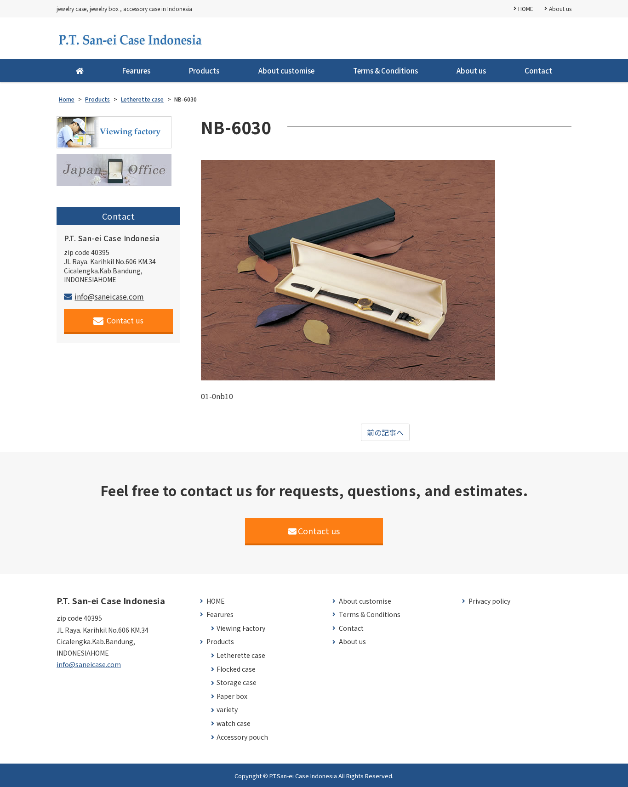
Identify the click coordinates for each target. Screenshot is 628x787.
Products (204, 70)
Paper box (232, 696)
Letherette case (241, 655)
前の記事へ (385, 432)
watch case (234, 723)
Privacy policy (489, 601)
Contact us (125, 320)
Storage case (237, 682)
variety (227, 709)
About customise (286, 70)
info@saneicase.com (109, 296)
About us (560, 8)
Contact (538, 70)
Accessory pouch (242, 737)
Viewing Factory (241, 628)
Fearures (136, 70)
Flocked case (236, 669)
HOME (525, 8)
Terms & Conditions (385, 70)
